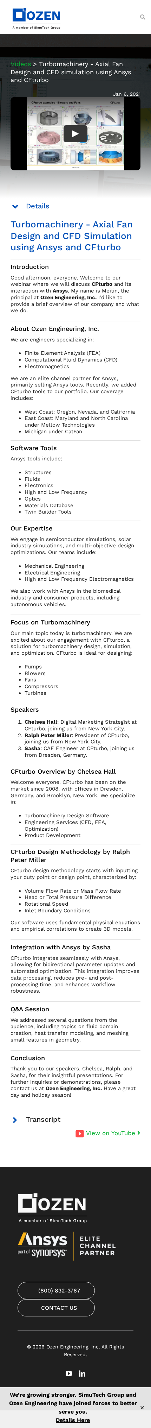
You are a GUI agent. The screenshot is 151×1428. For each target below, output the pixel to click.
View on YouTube (111, 1133)
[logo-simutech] (37, 7)
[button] (75, 206)
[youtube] (69, 1373)
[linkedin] (82, 1373)
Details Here (73, 1420)
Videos (21, 64)
